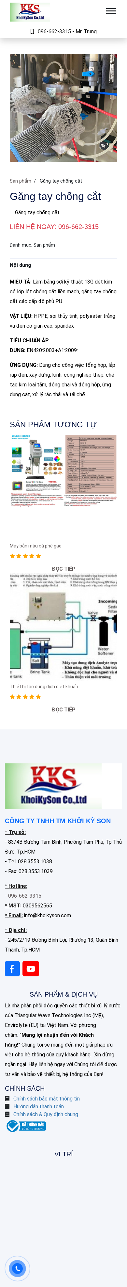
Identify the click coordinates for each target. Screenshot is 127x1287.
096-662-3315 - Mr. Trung (67, 31)
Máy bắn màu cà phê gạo (36, 545)
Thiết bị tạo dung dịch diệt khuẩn (44, 686)
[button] (110, 9)
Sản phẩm (20, 181)
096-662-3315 (78, 226)
